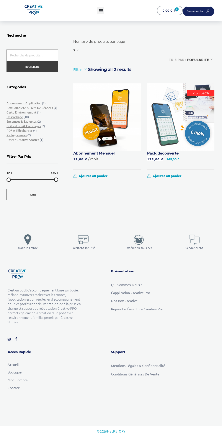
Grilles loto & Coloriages (24, 126)
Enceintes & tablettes (22, 121)
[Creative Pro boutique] (33, 9)
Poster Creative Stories (23, 140)
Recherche (32, 66)
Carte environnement (21, 112)
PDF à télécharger (20, 130)
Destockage (15, 117)
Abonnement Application (24, 103)
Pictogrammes (17, 135)
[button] (100, 10)
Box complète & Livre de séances (30, 108)
